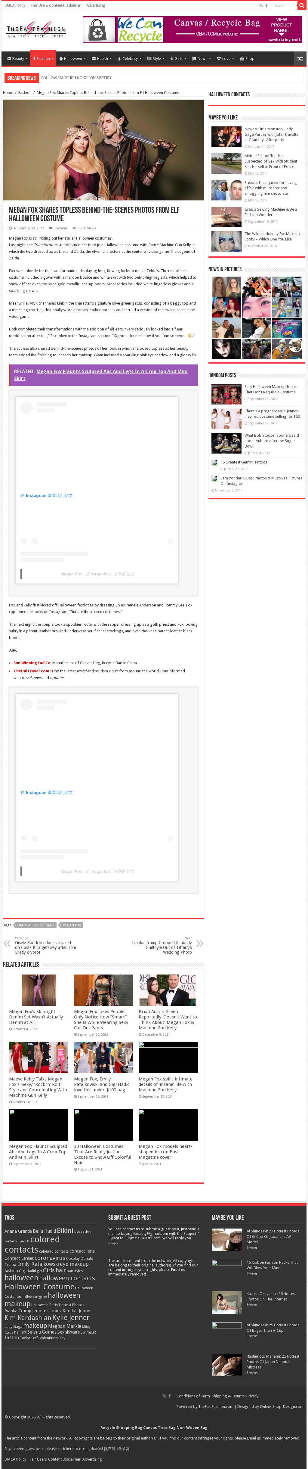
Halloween (73, 58)
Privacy (252, 1396)
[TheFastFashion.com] (36, 30)
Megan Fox (72, 925)
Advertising (96, 5)
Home (8, 92)
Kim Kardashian (28, 1318)
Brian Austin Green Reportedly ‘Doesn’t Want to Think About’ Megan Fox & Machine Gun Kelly (168, 1019)
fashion (11, 1270)
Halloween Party (44, 1305)
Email (251, 1438)
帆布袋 (110, 1448)
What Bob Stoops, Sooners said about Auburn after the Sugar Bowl (272, 440)
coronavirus (50, 1258)
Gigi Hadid (27, 1271)
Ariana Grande (18, 1231)
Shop (249, 58)
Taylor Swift (29, 1338)
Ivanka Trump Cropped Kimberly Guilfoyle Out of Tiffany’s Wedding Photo (162, 945)
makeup (35, 1325)
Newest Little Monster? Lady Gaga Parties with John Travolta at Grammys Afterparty (271, 134)
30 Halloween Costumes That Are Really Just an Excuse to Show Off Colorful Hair (102, 1154)
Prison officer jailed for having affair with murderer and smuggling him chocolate (271, 188)
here (70, 1448)
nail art (20, 1332)
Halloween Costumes (35, 925)
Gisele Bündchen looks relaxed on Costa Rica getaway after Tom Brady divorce (45, 945)
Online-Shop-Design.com (281, 1406)
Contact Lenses (19, 1258)
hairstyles (75, 1271)
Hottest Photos (71, 1305)
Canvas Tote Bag (159, 1427)
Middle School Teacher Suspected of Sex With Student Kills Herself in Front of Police (271, 161)
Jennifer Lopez (47, 1310)
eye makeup (74, 1264)
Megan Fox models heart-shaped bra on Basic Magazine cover (165, 1152)
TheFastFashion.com (215, 1406)
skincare (72, 1332)
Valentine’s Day (52, 1338)
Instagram (58, 611)
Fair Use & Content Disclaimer (56, 5)
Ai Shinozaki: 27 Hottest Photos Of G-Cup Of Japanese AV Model (273, 1236)
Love (226, 58)
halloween (21, 1277)
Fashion (43, 58)
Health (102, 58)
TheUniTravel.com (31, 671)
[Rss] (261, 5)
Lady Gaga (13, 1327)
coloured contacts (54, 1251)
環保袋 (123, 1448)
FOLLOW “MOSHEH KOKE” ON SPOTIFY (76, 78)
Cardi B (23, 1241)
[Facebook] (266, 5)
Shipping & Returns (228, 1396)
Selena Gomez (42, 1332)
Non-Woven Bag (192, 1427)
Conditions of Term (194, 1396)
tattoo (12, 1337)
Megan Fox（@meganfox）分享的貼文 (97, 574)
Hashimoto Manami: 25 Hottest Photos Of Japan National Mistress (273, 1361)
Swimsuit (88, 1332)
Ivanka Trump (18, 1310)
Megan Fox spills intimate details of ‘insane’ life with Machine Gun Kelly (165, 1084)
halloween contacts (67, 1278)
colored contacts (32, 1244)
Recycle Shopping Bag (121, 1427)
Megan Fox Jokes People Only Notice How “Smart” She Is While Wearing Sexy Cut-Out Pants (101, 1019)
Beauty (18, 58)
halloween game (35, 1297)
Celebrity (130, 58)
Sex (60, 1332)
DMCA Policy (15, 5)
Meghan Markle (64, 1326)
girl (39, 1271)
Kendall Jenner (77, 1310)
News (202, 58)
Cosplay (73, 1259)
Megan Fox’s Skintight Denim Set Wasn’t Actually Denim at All (36, 1017)
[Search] (301, 5)
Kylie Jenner (71, 1317)
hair (61, 1270)
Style (157, 58)
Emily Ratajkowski (38, 1264)
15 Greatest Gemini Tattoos (243, 462)
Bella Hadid (44, 1231)
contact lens (82, 1251)
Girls (179, 58)
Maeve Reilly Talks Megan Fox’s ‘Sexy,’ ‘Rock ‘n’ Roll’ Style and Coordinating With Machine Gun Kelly (38, 1087)
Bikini (65, 1230)
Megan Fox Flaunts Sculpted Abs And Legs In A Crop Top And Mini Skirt (38, 1152)
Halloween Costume (39, 1286)
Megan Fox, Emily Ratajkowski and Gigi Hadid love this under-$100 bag (102, 1084)
